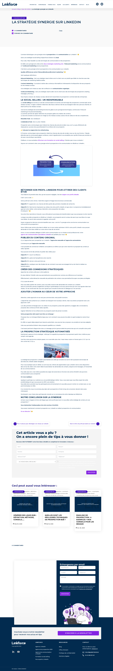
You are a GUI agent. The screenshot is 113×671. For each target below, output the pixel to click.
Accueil (14, 9)
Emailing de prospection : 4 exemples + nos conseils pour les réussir (85, 519)
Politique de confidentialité (67, 653)
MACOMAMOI (22, 668)
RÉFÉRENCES (74, 4)
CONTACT (81, 4)
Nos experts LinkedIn (41, 659)
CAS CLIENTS (66, 4)
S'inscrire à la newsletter (78, 633)
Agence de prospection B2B (43, 649)
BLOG (87, 4)
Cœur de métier (26, 9)
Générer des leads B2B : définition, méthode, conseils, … (24, 517)
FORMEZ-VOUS (51, 4)
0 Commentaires (20, 30)
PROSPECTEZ (33, 4)
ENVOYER (91, 472)
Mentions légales (64, 656)
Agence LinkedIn (40, 646)
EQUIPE (59, 4)
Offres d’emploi (63, 650)
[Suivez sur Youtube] (18, 651)
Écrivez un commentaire (23, 33)
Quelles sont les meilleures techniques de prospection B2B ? (56, 517)
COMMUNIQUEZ (42, 4)
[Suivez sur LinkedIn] (13, 651)
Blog (18, 9)
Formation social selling (42, 656)
